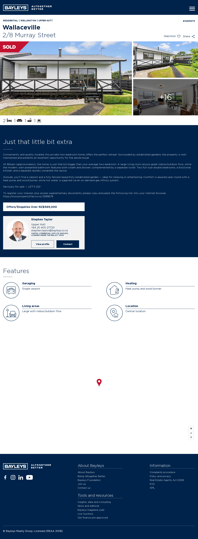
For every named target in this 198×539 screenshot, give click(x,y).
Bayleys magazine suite (91, 509)
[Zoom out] (191, 433)
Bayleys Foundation (89, 480)
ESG (152, 483)
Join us (82, 483)
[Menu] (191, 8)
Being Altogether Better (91, 476)
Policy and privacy (160, 476)
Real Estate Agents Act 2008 (167, 480)
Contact (67, 244)
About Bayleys (86, 472)
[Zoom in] (191, 428)
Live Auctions (85, 513)
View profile (42, 244)
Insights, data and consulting (94, 502)
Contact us (84, 487)
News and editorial (88, 505)
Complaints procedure (162, 472)
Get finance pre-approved (93, 517)
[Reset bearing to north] (191, 437)
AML (152, 487)
